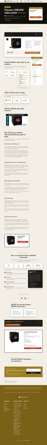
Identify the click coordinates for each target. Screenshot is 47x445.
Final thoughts (35, 81)
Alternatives (34, 78)
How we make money (16, 27)
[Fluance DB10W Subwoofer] (10, 240)
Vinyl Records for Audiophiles (16, 428)
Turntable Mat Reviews (7, 409)
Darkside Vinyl (21, 440)
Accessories (33, 1)
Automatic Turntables (17, 416)
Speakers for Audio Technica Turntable (17, 426)
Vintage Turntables (17, 412)
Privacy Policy (26, 408)
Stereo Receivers (6, 408)
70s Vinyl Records (16, 418)
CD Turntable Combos (17, 434)
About (37, 1)
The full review (35, 76)
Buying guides (21, 1)
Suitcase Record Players (17, 406)
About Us (25, 403)
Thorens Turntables (17, 432)
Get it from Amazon (23, 241)
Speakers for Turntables (17, 403)
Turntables (15, 408)
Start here (17, 1)
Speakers (5, 406)
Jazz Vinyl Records (17, 431)
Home (14, 1)
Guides (25, 1)
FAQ (33, 83)
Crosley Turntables (17, 409)
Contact (40, 1)
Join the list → (33, 372)
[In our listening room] (7, 39)
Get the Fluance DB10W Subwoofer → (32, 52)
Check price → (35, 17)
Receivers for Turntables (17, 405)
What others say (35, 74)
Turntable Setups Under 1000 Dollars (17, 423)
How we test (29, 1)
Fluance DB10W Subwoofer (21, 236)
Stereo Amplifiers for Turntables (17, 420)
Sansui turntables (16, 415)
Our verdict (34, 71)
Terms (24, 406)
